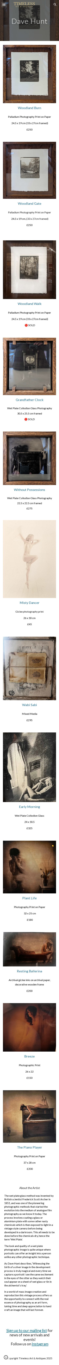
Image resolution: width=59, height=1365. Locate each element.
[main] (29, 20)
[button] (4, 4)
